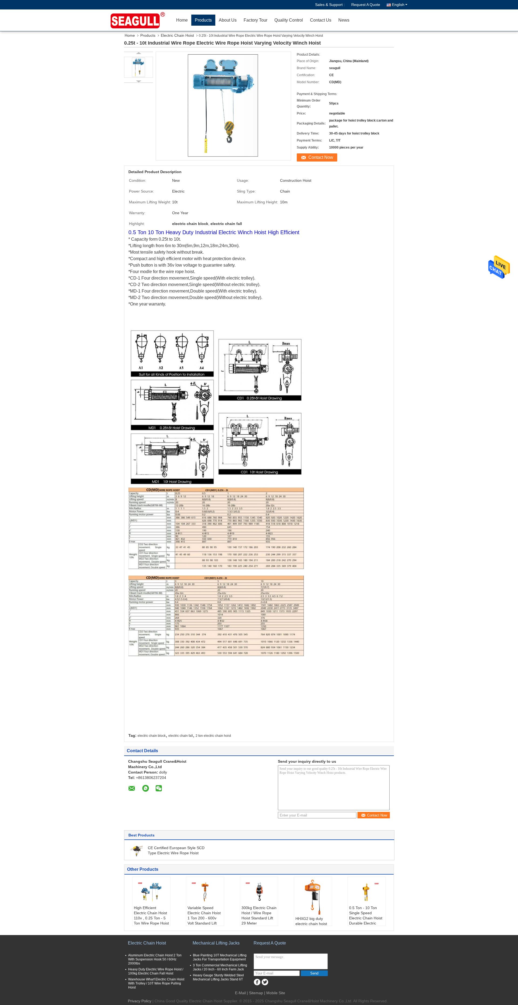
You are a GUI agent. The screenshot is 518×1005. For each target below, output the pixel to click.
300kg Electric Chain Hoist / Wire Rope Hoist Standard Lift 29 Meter (259, 915)
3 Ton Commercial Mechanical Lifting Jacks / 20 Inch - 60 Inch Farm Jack (220, 967)
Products (203, 20)
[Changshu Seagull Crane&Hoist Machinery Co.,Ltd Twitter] (264, 982)
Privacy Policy (139, 1001)
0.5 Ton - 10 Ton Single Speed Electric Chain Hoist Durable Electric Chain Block (365, 918)
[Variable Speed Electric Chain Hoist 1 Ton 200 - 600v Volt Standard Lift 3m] (205, 891)
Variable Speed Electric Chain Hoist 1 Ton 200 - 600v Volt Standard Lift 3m (204, 918)
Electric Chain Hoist (177, 35)
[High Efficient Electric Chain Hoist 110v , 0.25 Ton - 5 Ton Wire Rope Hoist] (151, 891)
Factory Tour (255, 20)
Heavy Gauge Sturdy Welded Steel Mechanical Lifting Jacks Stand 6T (218, 977)
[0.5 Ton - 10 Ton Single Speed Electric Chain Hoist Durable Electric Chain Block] (367, 891)
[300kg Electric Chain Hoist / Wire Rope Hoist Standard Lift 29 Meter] (259, 891)
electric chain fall (180, 736)
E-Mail (240, 993)
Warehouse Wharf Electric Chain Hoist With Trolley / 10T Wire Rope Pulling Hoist (156, 983)
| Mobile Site (274, 993)
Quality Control (288, 20)
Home (182, 20)
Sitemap (256, 993)
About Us (228, 20)
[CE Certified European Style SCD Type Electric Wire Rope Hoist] (136, 850)
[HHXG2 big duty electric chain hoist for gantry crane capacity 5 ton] (313, 897)
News (343, 20)
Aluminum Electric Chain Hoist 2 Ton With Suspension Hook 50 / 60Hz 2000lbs (155, 959)
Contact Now (320, 157)
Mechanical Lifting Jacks (216, 943)
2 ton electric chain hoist (213, 736)
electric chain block (152, 736)
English (398, 4)
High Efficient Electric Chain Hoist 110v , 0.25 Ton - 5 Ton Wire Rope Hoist (151, 915)
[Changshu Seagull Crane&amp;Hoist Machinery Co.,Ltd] (142, 20)
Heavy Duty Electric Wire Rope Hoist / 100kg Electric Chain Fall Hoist (155, 971)
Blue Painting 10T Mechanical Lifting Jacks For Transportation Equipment (220, 957)
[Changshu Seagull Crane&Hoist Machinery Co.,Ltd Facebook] (257, 982)
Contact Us (320, 20)
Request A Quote (365, 4)
